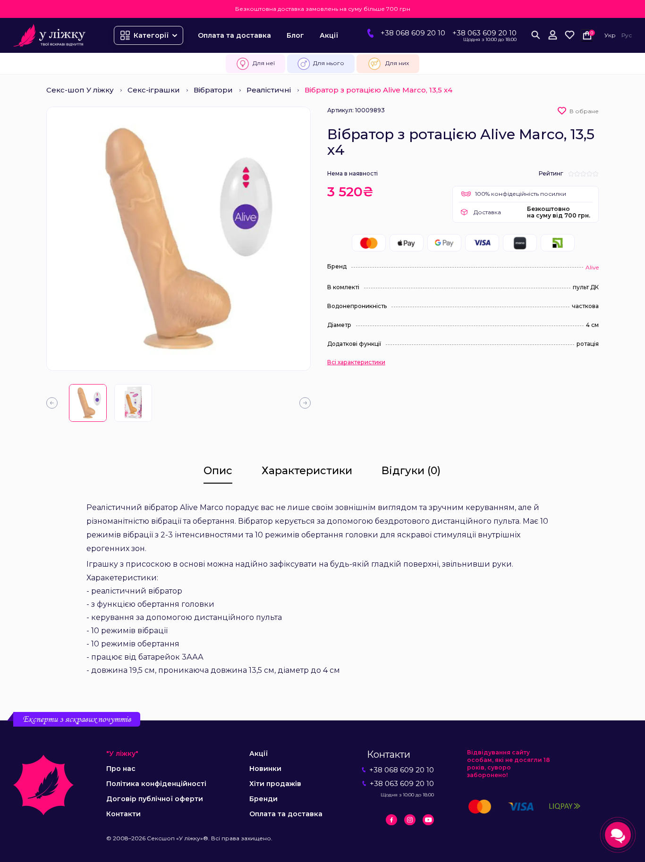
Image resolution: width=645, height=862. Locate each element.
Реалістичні (268, 89)
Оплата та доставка (234, 35)
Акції (329, 35)
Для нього (328, 63)
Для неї (264, 63)
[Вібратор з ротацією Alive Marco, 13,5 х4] (87, 403)
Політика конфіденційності (156, 783)
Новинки (265, 768)
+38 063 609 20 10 (484, 32)
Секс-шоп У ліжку (80, 89)
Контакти (123, 814)
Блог (295, 35)
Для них (397, 63)
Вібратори (213, 89)
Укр (610, 35)
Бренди (263, 799)
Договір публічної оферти (154, 799)
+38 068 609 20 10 (413, 32)
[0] (569, 35)
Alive (592, 267)
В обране (584, 111)
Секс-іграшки (153, 89)
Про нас (121, 768)
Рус (626, 35)
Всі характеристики (356, 362)
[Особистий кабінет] (552, 35)
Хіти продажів (275, 783)
